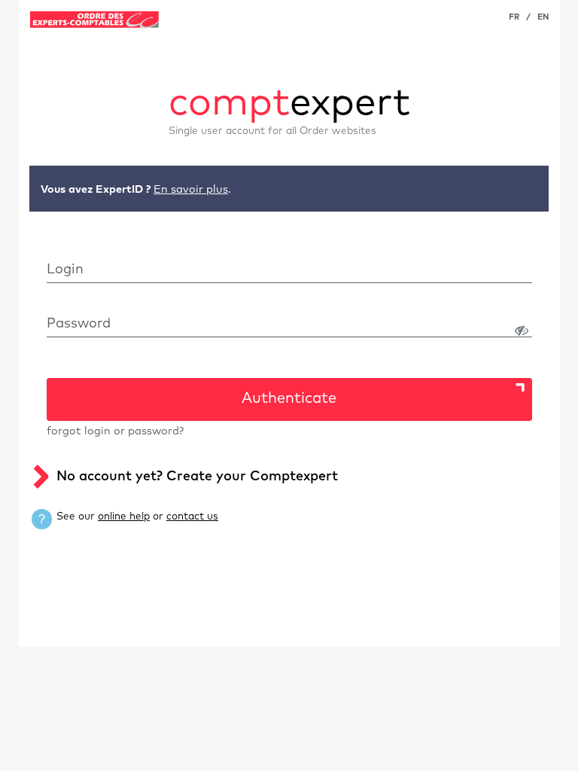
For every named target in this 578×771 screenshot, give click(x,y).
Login (65, 269)
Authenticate (289, 398)
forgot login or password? (115, 431)
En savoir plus (191, 189)
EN (543, 17)
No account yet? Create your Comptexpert (197, 476)
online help (124, 516)
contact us (192, 516)
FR (514, 17)
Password (79, 324)
